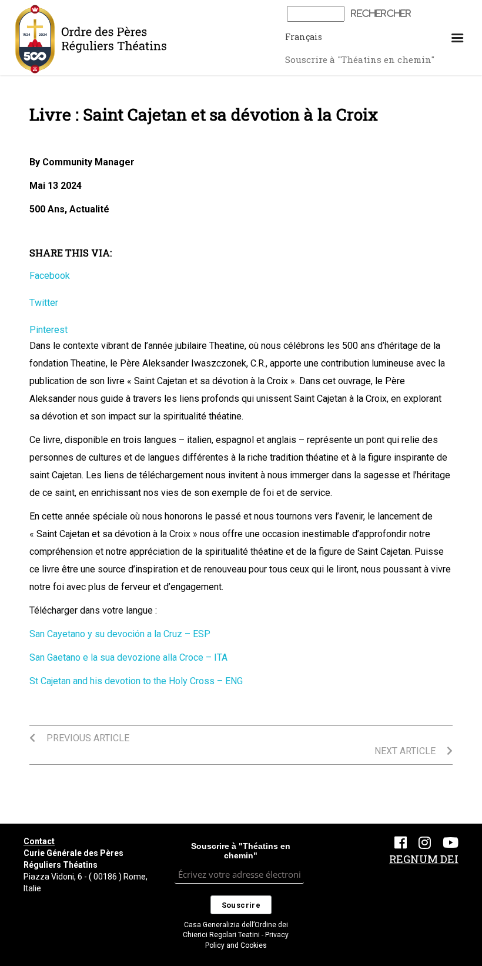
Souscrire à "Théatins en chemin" (359, 59)
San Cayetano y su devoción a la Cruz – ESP (119, 633)
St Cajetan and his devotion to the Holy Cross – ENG (136, 681)
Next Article (406, 751)
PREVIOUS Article (86, 738)
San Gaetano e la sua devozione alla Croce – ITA (128, 657)
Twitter (43, 302)
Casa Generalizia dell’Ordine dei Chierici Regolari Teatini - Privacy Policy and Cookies (236, 935)
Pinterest (48, 329)
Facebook (49, 275)
